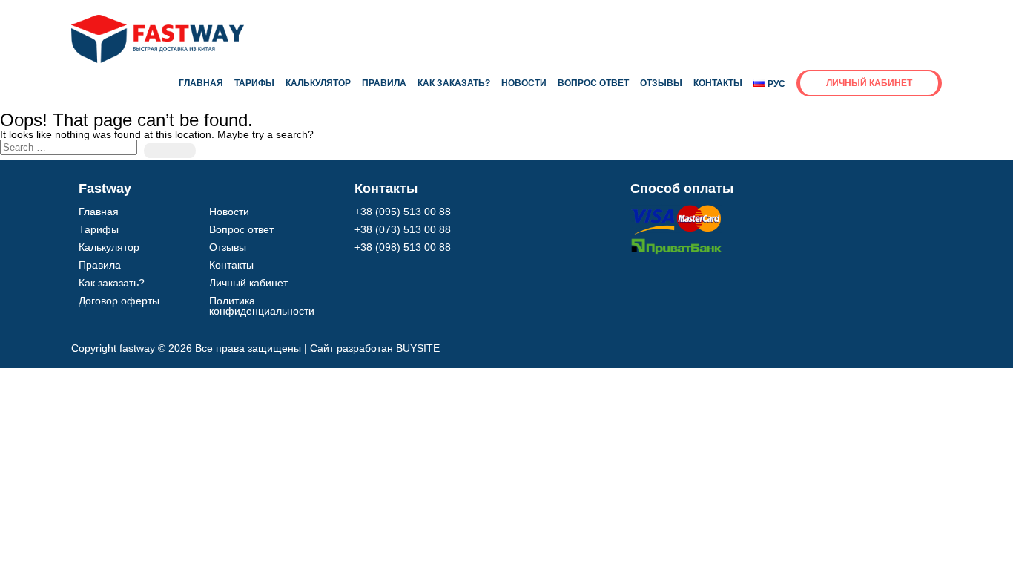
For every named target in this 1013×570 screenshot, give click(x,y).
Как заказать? (454, 83)
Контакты (717, 83)
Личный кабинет (869, 83)
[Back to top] (968, 523)
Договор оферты (119, 301)
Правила (384, 83)
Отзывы (661, 83)
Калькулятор (318, 83)
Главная (201, 83)
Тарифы (254, 83)
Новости (524, 83)
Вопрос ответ (593, 83)
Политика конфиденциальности (261, 306)
